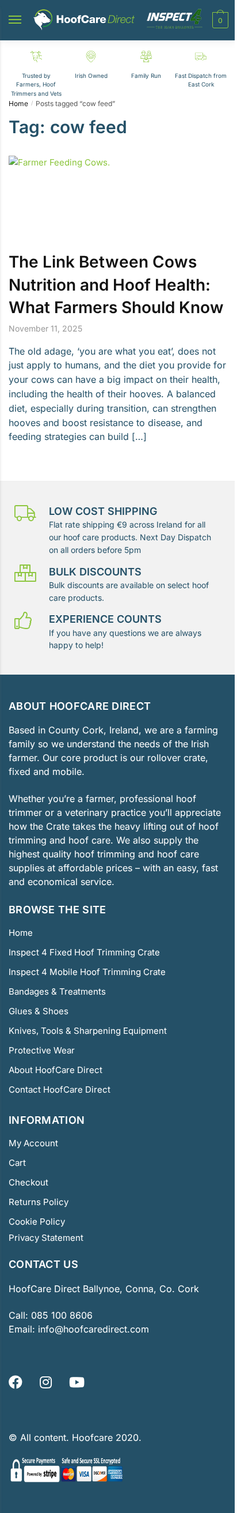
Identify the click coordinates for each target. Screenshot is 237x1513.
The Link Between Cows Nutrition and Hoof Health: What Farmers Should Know (116, 284)
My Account (33, 1143)
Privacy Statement (46, 1237)
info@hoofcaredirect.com (93, 1329)
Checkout (28, 1182)
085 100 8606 (60, 1315)
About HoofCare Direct (55, 1069)
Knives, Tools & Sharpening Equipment (88, 1030)
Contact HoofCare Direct (59, 1089)
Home (18, 103)
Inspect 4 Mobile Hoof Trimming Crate (87, 971)
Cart (17, 1162)
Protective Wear (42, 1050)
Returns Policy (38, 1201)
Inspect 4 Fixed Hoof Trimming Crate (84, 952)
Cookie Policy (37, 1221)
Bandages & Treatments (57, 991)
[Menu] (26, 20)
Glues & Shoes (38, 1011)
